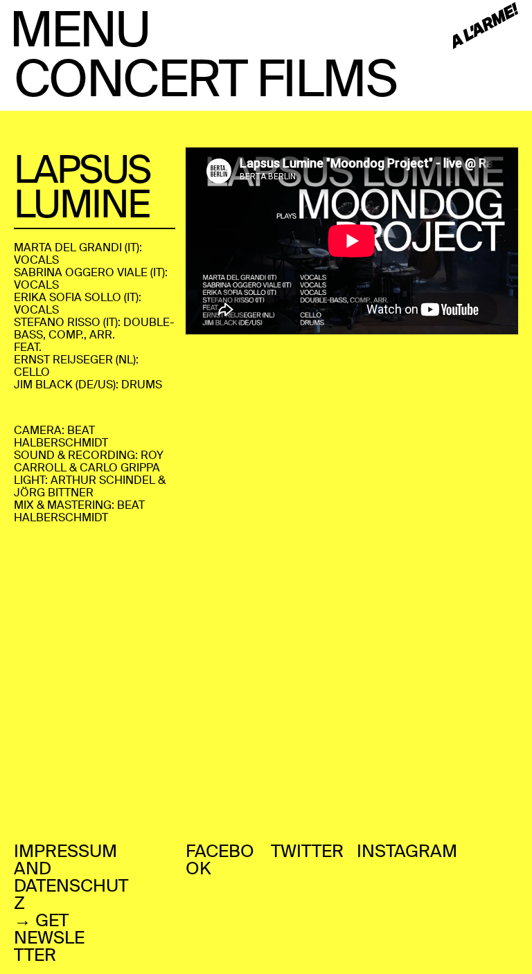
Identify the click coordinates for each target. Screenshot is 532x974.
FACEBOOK (220, 860)
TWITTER (307, 851)
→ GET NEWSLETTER (49, 937)
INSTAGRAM (407, 851)
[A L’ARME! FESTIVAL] (485, 26)
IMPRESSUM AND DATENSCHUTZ (71, 877)
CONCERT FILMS (205, 79)
